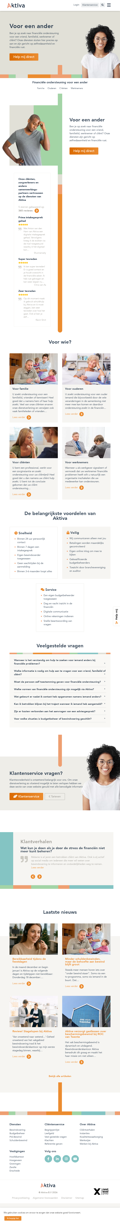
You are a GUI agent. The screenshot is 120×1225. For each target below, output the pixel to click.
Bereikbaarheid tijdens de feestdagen (29, 960)
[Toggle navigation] (108, 5)
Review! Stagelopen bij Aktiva (32, 1031)
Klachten (49, 1140)
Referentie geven (53, 1143)
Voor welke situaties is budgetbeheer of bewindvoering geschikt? (52, 718)
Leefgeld (49, 1133)
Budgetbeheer (17, 1133)
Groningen (15, 1163)
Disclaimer (66, 1198)
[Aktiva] (16, 5)
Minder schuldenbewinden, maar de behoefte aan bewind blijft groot (85, 961)
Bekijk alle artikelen (60, 1076)
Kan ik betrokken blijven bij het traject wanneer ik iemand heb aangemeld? (58, 704)
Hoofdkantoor (17, 1156)
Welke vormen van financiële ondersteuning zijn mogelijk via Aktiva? (54, 689)
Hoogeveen (16, 1160)
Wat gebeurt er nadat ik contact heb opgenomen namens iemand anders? (57, 696)
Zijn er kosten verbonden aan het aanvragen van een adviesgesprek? (54, 711)
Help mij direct (23, 57)
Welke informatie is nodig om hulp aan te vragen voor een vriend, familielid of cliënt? (60, 672)
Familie (40, 88)
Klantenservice (90, 5)
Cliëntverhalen (87, 1130)
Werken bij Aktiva (89, 1143)
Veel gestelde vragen (56, 1136)
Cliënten (63, 88)
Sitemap (79, 1198)
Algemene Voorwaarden (45, 1198)
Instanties (85, 1133)
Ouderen (52, 88)
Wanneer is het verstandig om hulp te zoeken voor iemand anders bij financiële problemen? (54, 662)
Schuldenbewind (18, 1140)
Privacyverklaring (21, 1198)
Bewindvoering (17, 1130)
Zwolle (13, 1167)
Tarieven (55, 796)
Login (76, 4)
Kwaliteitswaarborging (91, 1136)
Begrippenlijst (52, 1130)
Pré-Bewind (16, 1136)
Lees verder (37, 867)
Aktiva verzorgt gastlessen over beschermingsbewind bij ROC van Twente (85, 1034)
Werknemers (77, 88)
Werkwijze (85, 1140)
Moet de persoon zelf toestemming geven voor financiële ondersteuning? (57, 682)
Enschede (15, 1170)
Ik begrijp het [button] (13, 1218)
